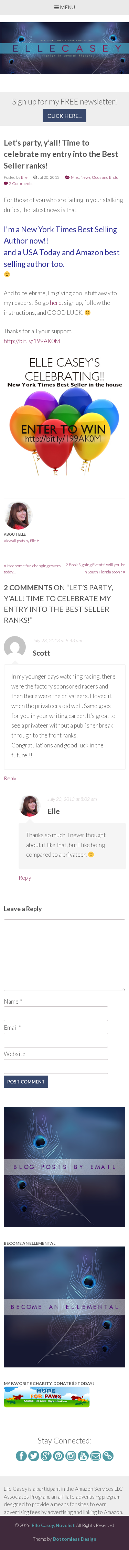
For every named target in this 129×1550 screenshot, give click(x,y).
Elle (24, 177)
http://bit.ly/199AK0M (32, 341)
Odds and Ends (105, 177)
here (56, 302)
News (85, 177)
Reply (10, 778)
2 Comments (20, 183)
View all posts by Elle (21, 540)
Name (13, 1001)
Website (14, 1053)
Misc (75, 177)
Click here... (64, 115)
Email (12, 1027)
